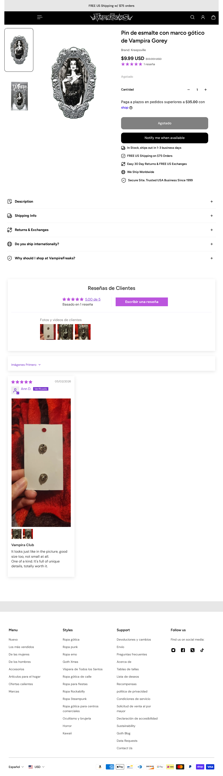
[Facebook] (183, 650)
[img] (21, 382)
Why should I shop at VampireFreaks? (45, 258)
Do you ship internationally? (37, 244)
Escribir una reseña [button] (141, 301)
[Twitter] (192, 650)
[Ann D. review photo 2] (16, 534)
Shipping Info (25, 216)
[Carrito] (213, 17)
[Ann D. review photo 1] (41, 462)
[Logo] (111, 17)
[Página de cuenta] (203, 17)
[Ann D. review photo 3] (28, 534)
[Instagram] (173, 650)
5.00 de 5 (93, 299)
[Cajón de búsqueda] (192, 17)
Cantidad (127, 89)
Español (14, 767)
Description (24, 201)
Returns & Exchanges (31, 230)
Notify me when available (165, 138)
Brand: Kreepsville (133, 50)
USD (38, 767)
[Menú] (39, 17)
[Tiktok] (202, 650)
